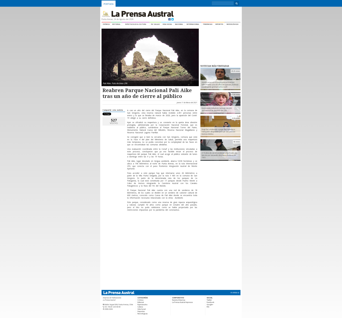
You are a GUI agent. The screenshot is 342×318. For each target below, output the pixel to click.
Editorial (116, 24)
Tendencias (207, 24)
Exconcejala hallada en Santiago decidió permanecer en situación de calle (217, 109)
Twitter (209, 300)
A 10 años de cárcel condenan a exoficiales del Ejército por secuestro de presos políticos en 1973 (219, 155)
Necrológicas (232, 24)
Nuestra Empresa (178, 300)
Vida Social (167, 24)
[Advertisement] (149, 222)
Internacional (192, 24)
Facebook (210, 302)
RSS (208, 307)
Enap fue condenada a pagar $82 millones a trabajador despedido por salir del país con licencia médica (218, 131)
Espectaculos (142, 304)
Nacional (179, 24)
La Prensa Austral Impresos (182, 302)
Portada (109, 4)
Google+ (210, 304)
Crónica (106, 24)
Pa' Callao (155, 24)
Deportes (219, 24)
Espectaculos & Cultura (135, 24)
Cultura (140, 307)
